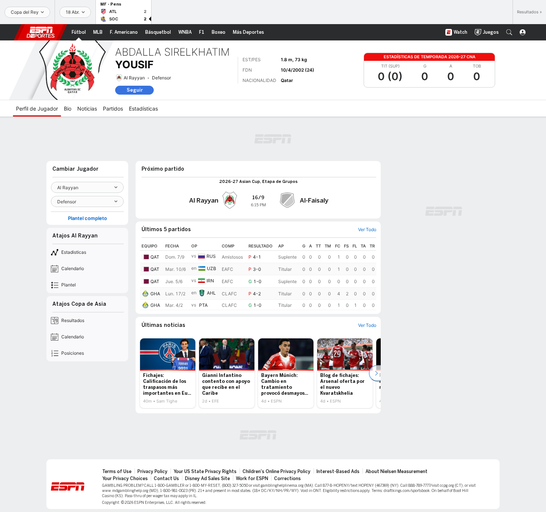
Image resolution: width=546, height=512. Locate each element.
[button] (509, 32)
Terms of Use (116, 471)
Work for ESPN (252, 478)
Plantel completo (87, 218)
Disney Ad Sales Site (207, 478)
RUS (211, 256)
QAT (154, 257)
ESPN (40, 32)
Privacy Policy (152, 471)
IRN (210, 280)
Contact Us (166, 478)
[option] (167, 373)
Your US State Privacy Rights (205, 471)
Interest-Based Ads (338, 471)
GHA (155, 293)
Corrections (287, 478)
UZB (211, 268)
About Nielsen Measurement (396, 471)
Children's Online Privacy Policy (277, 471)
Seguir (135, 90)
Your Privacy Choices (125, 478)
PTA (203, 305)
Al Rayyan (134, 78)
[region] (258, 276)
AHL (211, 293)
